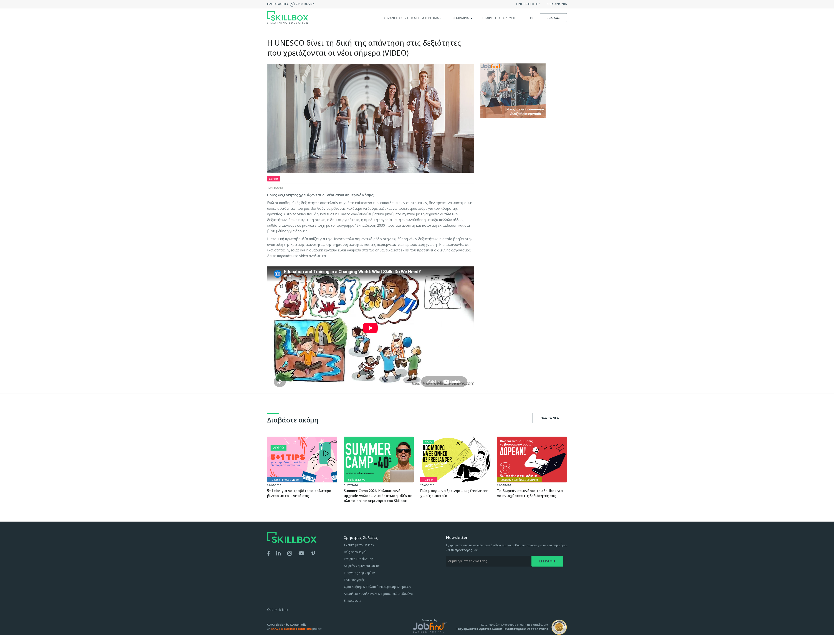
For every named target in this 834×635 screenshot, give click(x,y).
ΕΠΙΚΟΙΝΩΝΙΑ (557, 4)
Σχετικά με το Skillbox (359, 545)
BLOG (530, 18)
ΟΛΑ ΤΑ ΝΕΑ (550, 418)
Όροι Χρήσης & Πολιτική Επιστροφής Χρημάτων (377, 587)
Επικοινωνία (352, 600)
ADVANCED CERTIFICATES (412, 18)
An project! (294, 629)
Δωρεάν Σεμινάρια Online (362, 566)
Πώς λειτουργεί (355, 552)
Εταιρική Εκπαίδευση (358, 559)
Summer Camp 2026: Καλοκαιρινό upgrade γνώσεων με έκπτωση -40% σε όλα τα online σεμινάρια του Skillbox (378, 495)
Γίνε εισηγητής (354, 580)
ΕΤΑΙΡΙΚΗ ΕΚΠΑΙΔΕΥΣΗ (498, 18)
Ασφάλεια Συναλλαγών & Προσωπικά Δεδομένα (378, 594)
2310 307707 (305, 4)
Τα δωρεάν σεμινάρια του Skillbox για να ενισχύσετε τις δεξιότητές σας (530, 493)
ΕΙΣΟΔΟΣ (553, 18)
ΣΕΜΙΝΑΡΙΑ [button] (461, 18)
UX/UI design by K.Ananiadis (286, 625)
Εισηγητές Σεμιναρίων (359, 573)
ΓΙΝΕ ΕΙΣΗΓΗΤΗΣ (528, 4)
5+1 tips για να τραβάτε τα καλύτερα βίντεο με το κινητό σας (299, 493)
